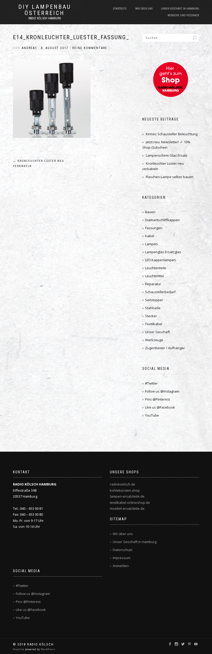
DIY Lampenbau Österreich (44, 10)
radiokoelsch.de (122, 484)
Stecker (151, 316)
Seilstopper (154, 300)
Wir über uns (144, 8)
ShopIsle (19, 649)
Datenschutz (123, 549)
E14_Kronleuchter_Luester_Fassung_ (71, 37)
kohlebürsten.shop (125, 490)
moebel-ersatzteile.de (127, 508)
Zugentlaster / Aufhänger (165, 348)
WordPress (47, 649)
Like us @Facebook (160, 407)
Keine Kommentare (89, 48)
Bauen (150, 212)
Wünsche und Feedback (183, 15)
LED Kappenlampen (160, 260)
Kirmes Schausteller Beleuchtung (172, 134)
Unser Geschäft (157, 332)
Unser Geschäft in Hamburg (180, 8)
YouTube (152, 415)
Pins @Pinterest (157, 399)
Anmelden (121, 565)
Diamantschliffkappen (162, 220)
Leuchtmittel (154, 276)
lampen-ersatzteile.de (127, 496)
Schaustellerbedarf (160, 292)
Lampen (151, 244)
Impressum (121, 557)
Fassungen (153, 228)
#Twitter (151, 383)
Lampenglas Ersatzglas (163, 252)
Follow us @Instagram (162, 391)
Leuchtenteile (155, 268)
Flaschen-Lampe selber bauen (169, 176)
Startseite (120, 8)
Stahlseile (153, 308)
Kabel (149, 236)
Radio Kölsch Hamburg (44, 18)
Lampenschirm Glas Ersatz (166, 155)
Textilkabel (153, 324)
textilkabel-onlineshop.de (130, 502)
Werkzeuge (154, 340)
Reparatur (153, 284)
